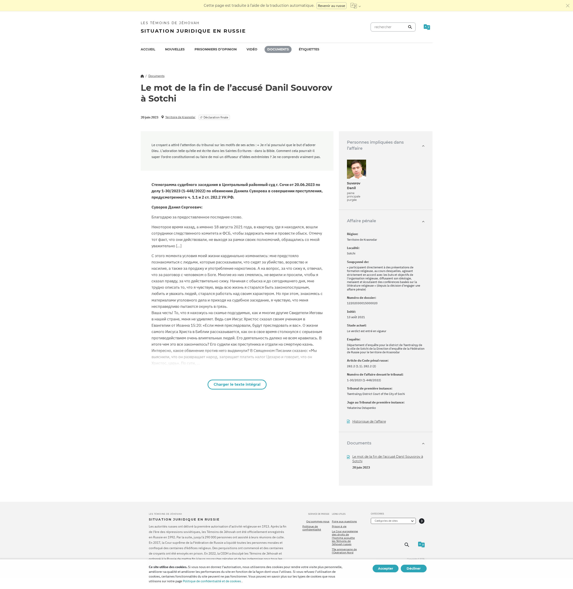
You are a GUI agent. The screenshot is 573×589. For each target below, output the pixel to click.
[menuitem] (148, 49)
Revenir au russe (331, 5)
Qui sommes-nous (317, 521)
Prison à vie (339, 526)
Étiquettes (309, 49)
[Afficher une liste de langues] (356, 5)
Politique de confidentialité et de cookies (212, 581)
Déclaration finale (216, 117)
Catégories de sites (386, 520)
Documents (278, 49)
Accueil (148, 49)
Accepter (385, 568)
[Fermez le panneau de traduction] (568, 5)
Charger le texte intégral (237, 384)
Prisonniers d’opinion (216, 49)
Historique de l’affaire (369, 422)
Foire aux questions (344, 521)
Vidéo (252, 49)
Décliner (414, 568)
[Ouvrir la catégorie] (421, 521)
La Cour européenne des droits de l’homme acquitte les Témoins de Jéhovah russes (345, 538)
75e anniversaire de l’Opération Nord (344, 551)
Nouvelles (175, 49)
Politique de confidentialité (311, 528)
